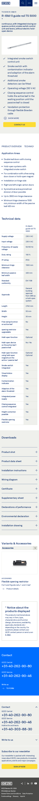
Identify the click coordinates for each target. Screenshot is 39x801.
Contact (6, 707)
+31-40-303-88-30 (17, 729)
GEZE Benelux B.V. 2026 (9, 788)
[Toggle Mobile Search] (23, 3)
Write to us (7, 739)
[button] (22, 783)
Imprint (22, 796)
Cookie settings (6, 796)
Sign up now (19, 767)
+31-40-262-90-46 (17, 676)
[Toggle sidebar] (29, 3)
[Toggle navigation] (35, 3)
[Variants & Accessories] (19, 548)
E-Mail (8, 635)
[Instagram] (31, 783)
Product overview (12, 146)
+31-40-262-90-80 (17, 666)
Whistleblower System (8, 791)
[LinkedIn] (28, 783)
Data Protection (27, 793)
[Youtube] (36, 783)
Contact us (19, 125)
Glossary (16, 796)
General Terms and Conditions (11, 793)
